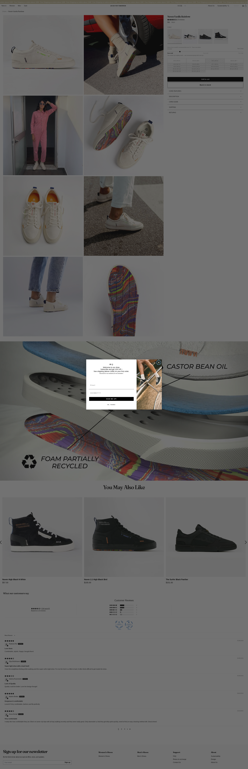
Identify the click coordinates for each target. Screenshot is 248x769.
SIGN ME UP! (111, 399)
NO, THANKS (111, 404)
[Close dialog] (159, 362)
